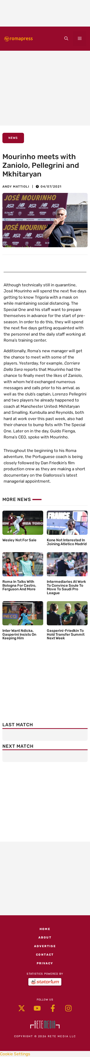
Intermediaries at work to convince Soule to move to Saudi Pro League (66, 587)
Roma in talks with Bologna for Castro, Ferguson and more (19, 585)
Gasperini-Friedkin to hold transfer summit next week (65, 634)
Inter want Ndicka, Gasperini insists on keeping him (19, 634)
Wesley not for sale (19, 540)
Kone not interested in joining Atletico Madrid (67, 542)
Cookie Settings (15, 1053)
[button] (66, 38)
